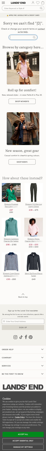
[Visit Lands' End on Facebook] (25, 337)
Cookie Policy (20, 417)
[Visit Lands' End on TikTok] (20, 337)
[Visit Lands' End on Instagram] (15, 337)
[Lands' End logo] (23, 387)
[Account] (33, 2)
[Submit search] (41, 8)
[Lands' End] (18, 3)
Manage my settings (23, 447)
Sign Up (23, 327)
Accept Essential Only (23, 441)
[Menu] (3, 2)
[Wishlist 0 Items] (37, 2)
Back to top (23, 297)
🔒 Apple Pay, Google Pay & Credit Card (23, 15)
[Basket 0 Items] (42, 2)
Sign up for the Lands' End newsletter (23, 310)
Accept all (23, 434)
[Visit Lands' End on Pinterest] (30, 337)
